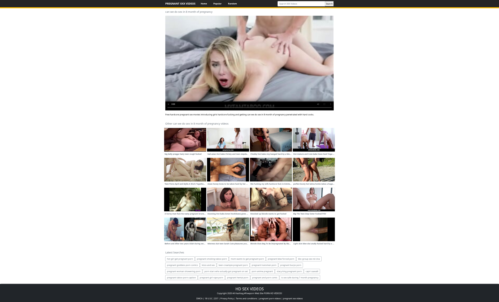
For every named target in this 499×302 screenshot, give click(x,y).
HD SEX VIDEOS (249, 288)
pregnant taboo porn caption (181, 277)
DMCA (199, 298)
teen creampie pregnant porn (233, 265)
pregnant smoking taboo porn (212, 258)
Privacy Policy (227, 298)
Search (329, 3)
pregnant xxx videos (293, 298)
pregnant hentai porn (237, 277)
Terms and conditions (246, 298)
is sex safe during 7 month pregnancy (299, 277)
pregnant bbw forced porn (281, 258)
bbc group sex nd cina (309, 258)
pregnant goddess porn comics (182, 265)
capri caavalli (312, 271)
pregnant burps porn (290, 265)
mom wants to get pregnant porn (247, 258)
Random (232, 3)
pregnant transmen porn (264, 265)
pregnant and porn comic (264, 277)
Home (204, 3)
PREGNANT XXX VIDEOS (180, 3)
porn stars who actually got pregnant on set (226, 271)
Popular (217, 3)
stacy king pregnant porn (289, 271)
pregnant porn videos (270, 298)
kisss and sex (208, 265)
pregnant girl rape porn (211, 277)
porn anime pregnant (262, 271)
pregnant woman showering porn (184, 271)
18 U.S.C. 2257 (211, 298)
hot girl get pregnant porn (180, 258)
